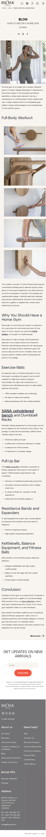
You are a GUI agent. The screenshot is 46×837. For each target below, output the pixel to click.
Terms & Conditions (32, 751)
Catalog (4, 783)
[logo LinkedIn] (13, 713)
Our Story (5, 734)
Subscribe (23, 673)
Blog (9, 8)
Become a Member (9, 779)
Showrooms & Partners (11, 758)
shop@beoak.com (8, 824)
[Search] (22, 3)
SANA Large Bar (12, 467)
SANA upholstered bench (18, 412)
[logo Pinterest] (3, 713)
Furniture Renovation (33, 747)
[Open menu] (42, 3)
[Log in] (32, 3)
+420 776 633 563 (12, 815)
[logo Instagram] (10, 713)
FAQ (25, 734)
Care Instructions (8, 742)
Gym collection (28, 601)
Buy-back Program (31, 742)
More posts (35, 636)
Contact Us (29, 738)
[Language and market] (27, 3)
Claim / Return (30, 764)
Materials (5, 738)
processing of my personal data (28, 682)
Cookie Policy (29, 759)
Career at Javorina (9, 762)
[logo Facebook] (6, 713)
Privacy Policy (29, 755)
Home (4, 8)
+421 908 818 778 (12, 812)
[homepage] (7, 3)
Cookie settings (8, 719)
